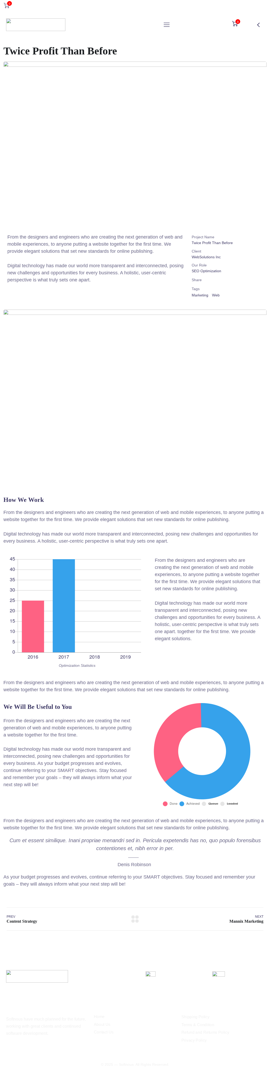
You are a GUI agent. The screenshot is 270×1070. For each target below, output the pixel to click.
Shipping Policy (195, 1017)
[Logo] (35, 24)
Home (99, 1017)
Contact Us (104, 1032)
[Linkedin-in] (17, 1048)
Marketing (200, 295)
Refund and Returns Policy (205, 1032)
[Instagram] (8, 1048)
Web (216, 295)
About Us (102, 1024)
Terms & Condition (197, 1025)
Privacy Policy (194, 1040)
